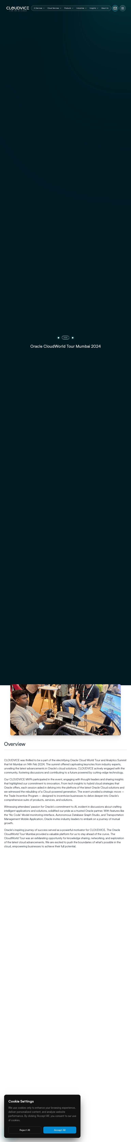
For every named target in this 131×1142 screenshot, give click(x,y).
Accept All (60, 1129)
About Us (104, 8)
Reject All (25, 1129)
